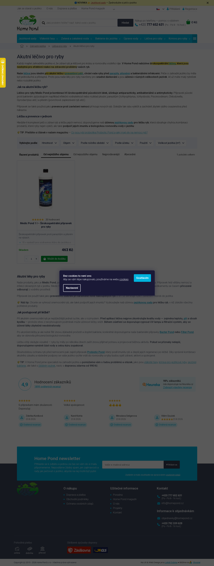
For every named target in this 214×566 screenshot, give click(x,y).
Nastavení (72, 287)
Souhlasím (142, 277)
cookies (123, 279)
